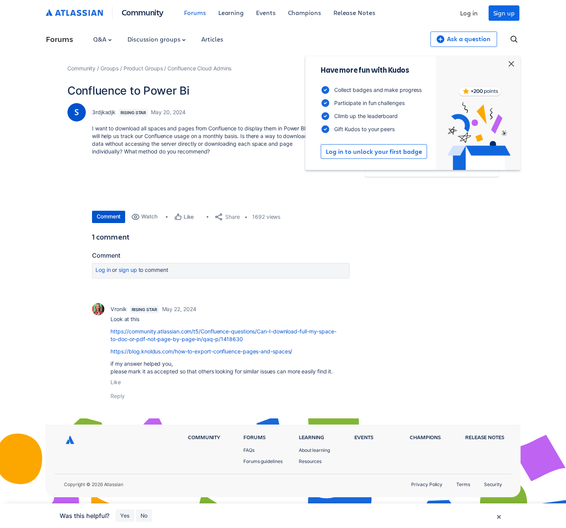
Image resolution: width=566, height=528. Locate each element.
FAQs (249, 450)
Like (116, 382)
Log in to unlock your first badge (374, 151)
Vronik (119, 309)
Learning (231, 12)
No (144, 515)
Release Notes (354, 12)
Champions (304, 12)
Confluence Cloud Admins (199, 68)
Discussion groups (154, 39)
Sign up (504, 13)
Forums (195, 12)
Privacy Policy (426, 484)
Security (493, 484)
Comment (109, 216)
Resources (310, 461)
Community (143, 12)
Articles (212, 39)
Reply (118, 396)
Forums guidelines (263, 461)
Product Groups (143, 68)
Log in (469, 13)
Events (266, 12)
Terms (463, 484)
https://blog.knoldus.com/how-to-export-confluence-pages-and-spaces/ (201, 351)
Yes (125, 515)
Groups (109, 68)
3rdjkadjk (104, 112)
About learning (314, 450)
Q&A (100, 39)
